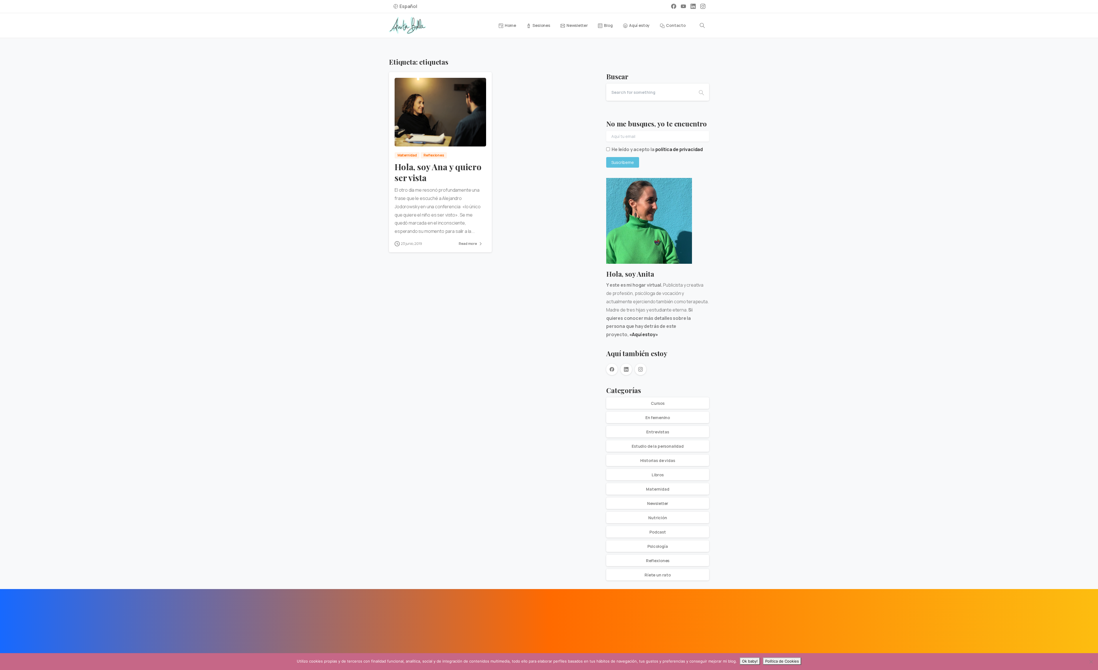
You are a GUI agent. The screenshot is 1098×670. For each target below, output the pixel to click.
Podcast (657, 532)
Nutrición (657, 517)
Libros (658, 474)
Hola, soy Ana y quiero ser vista (438, 172)
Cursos (658, 403)
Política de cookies (482, 651)
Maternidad (657, 489)
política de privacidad (679, 149)
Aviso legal (402, 651)
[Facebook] (673, 6)
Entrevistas (657, 432)
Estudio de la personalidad (658, 446)
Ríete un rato (658, 575)
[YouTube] (683, 6)
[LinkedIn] (693, 6)
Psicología (657, 546)
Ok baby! (750, 661)
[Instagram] (702, 6)
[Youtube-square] (422, 618)
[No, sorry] (1091, 662)
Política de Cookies (782, 661)
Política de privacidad (438, 651)
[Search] (702, 25)
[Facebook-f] (396, 618)
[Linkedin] (409, 618)
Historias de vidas (657, 460)
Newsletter (658, 503)
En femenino (657, 417)
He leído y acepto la (657, 149)
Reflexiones (657, 560)
